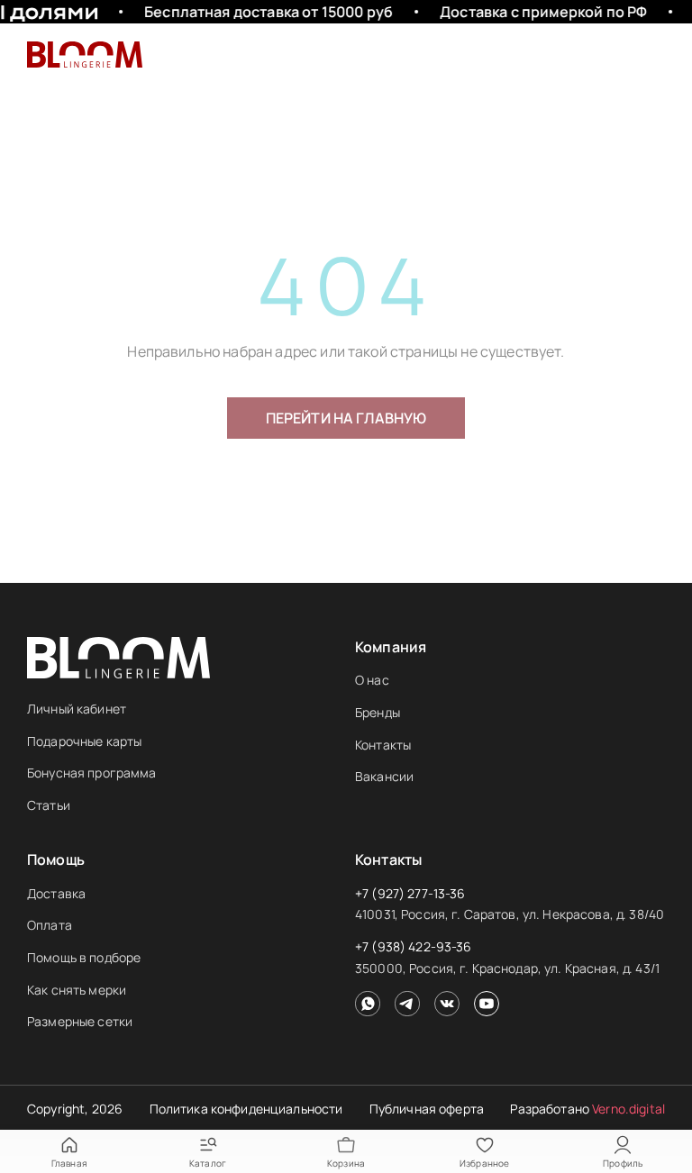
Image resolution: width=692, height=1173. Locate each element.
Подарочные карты (84, 741)
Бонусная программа (92, 772)
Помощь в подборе (84, 957)
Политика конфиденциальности (246, 1108)
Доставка (56, 893)
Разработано (587, 1108)
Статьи (48, 805)
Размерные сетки (79, 1021)
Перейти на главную (346, 418)
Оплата (49, 924)
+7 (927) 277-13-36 (410, 893)
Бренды (377, 712)
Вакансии (384, 776)
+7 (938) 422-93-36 (413, 946)
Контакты (383, 744)
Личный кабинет (76, 708)
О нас (372, 679)
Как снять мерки (76, 989)
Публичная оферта (426, 1108)
